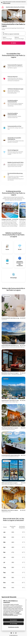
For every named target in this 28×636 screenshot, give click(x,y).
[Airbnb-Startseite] (3, 7)
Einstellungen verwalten (13, 627)
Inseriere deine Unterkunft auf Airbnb (15, 7)
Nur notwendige (13, 623)
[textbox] (7, 39)
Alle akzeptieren (13, 620)
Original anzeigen (6, 3)
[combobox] (13, 34)
